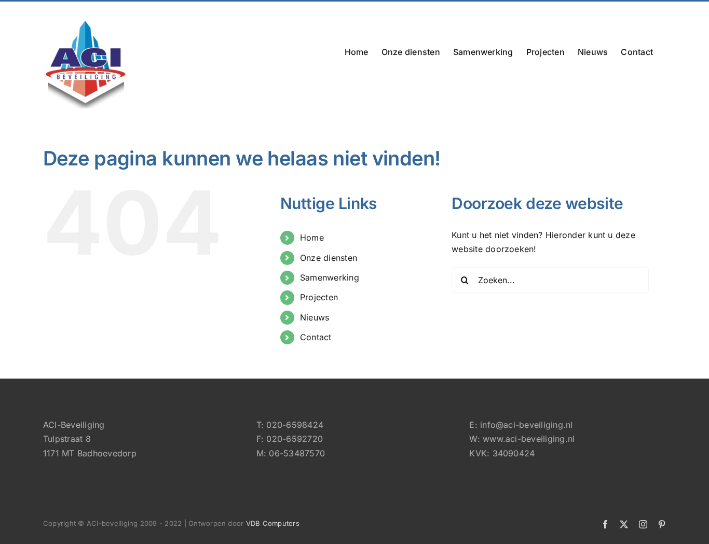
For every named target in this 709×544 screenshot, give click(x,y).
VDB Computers (272, 523)
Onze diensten (328, 258)
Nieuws (314, 317)
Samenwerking (329, 277)
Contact (316, 337)
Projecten (319, 297)
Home (312, 237)
